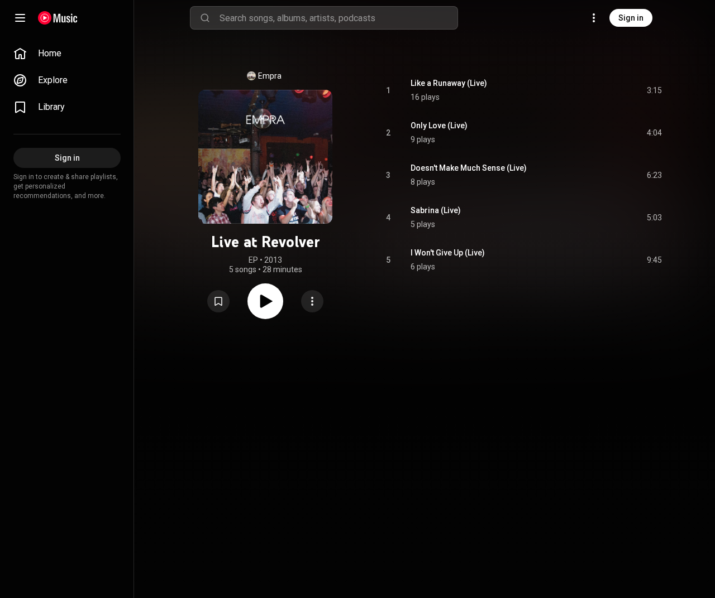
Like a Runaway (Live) (449, 83)
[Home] (58, 18)
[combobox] (338, 18)
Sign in (631, 17)
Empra (270, 75)
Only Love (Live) (439, 125)
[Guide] (20, 18)
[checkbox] (654, 90)
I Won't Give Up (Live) (448, 252)
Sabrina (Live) (436, 210)
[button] (218, 301)
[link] (67, 53)
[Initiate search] (205, 18)
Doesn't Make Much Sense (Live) (469, 167)
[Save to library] (218, 301)
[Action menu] (312, 301)
